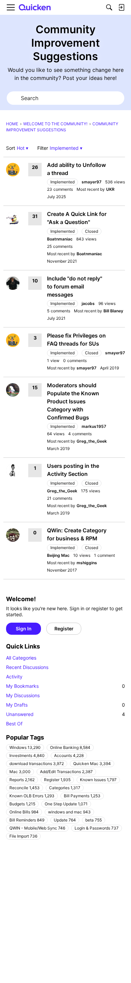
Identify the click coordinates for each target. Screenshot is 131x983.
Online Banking (70, 747)
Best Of (14, 723)
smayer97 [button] (91, 181)
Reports (22, 779)
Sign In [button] (24, 628)
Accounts (69, 755)
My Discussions (23, 695)
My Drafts (65, 705)
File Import (23, 836)
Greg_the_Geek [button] (92, 441)
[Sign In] (121, 7)
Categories (64, 787)
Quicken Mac (92, 763)
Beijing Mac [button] (58, 555)
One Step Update (66, 803)
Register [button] (64, 628)
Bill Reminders (26, 819)
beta (93, 819)
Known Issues (98, 779)
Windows (25, 747)
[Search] (109, 7)
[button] (22, 147)
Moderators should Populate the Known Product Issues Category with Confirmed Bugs (73, 401)
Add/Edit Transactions (66, 771)
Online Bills (24, 811)
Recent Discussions (27, 667)
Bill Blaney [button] (113, 310)
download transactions (36, 763)
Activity (14, 676)
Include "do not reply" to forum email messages (74, 286)
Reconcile (24, 787)
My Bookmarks (65, 686)
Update (65, 819)
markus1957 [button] (94, 426)
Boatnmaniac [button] (60, 238)
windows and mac (69, 811)
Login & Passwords (97, 828)
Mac (20, 771)
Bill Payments (82, 795)
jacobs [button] (88, 303)
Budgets (22, 803)
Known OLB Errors (31, 795)
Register (57, 779)
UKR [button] (110, 189)
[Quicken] (35, 7)
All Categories (21, 658)
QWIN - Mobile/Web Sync (37, 828)
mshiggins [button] (87, 562)
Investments (27, 755)
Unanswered (65, 714)
